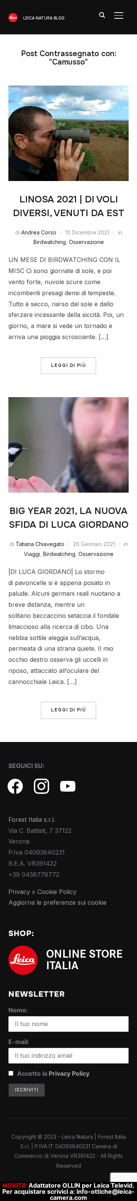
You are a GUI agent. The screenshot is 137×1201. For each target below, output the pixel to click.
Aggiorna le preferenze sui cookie (57, 902)
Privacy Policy (69, 1073)
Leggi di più (68, 365)
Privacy (19, 891)
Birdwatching (49, 242)
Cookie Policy (56, 891)
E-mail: (18, 1042)
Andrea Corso (38, 232)
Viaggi (32, 554)
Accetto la (52, 1073)
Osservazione (86, 242)
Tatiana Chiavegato (40, 544)
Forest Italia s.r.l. (31, 819)
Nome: (18, 1010)
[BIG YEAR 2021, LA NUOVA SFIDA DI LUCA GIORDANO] (68, 402)
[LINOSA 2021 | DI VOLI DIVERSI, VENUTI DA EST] (68, 91)
